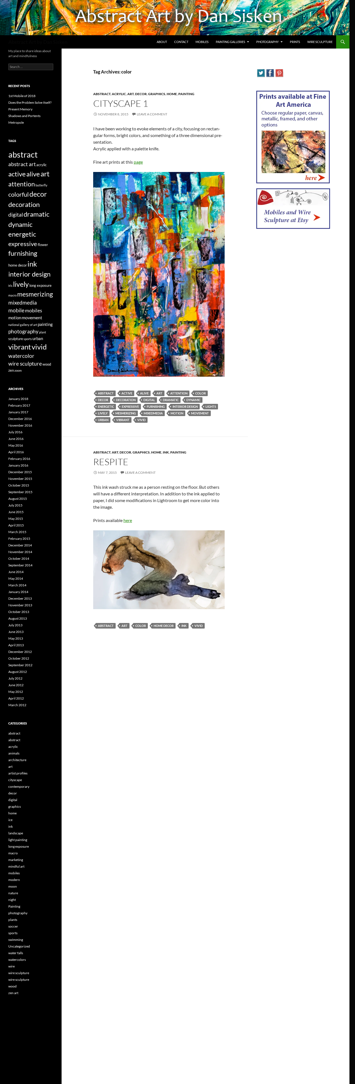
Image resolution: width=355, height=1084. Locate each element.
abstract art (22, 164)
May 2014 (15, 578)
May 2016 (15, 445)
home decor (164, 625)
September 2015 (20, 492)
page (138, 161)
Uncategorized (19, 946)
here (127, 520)
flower (43, 244)
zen (11, 370)
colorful (18, 194)
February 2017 (19, 405)
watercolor (21, 356)
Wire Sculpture (320, 42)
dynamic (193, 400)
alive (144, 393)
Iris (10, 285)
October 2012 (18, 658)
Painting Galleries (230, 42)
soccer (13, 926)
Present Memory (20, 109)
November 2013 (20, 605)
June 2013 (16, 632)
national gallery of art (22, 324)
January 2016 (18, 465)
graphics (156, 94)
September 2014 (20, 565)
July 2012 (15, 678)
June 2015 (16, 512)
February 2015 (19, 538)
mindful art (16, 866)
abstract (101, 94)
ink (166, 452)
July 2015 (15, 505)
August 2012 (17, 672)
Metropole (16, 122)
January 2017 (18, 412)
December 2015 (20, 472)
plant (42, 332)
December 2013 (20, 598)
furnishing (156, 406)
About (162, 42)
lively (103, 413)
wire (11, 966)
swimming (15, 940)
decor (141, 94)
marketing (15, 860)
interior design (185, 406)
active (126, 393)
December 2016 (20, 419)
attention (178, 393)
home (172, 94)
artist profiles (17, 773)
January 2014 (18, 592)
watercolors (17, 960)
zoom (18, 370)
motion (177, 413)
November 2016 (20, 425)
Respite (110, 461)
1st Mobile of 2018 (22, 96)
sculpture (15, 338)
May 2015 (15, 518)
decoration (126, 400)
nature (13, 893)
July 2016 (15, 432)
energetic (106, 406)
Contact (181, 42)
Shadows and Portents (24, 116)
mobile (16, 310)
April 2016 (16, 452)
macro (12, 295)
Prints (295, 42)
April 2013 (16, 645)
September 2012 (20, 665)
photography (23, 331)
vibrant (123, 420)
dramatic (171, 400)
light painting (17, 840)
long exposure (40, 285)
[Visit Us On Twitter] (260, 72)
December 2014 (20, 545)
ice (10, 820)
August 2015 (17, 499)
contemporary (18, 786)
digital (149, 400)
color (200, 393)
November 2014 (20, 552)
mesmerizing (125, 413)
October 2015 (18, 485)
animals (13, 753)
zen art (13, 993)
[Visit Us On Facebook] (270, 72)
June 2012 (16, 685)
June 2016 (16, 439)
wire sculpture (25, 364)
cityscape (15, 780)
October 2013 (18, 612)
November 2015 (20, 479)
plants (12, 920)
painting (45, 324)
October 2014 (18, 558)
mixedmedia (153, 413)
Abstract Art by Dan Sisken (37, 42)
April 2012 (16, 698)
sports (28, 339)
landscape (15, 833)
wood (46, 364)
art (130, 94)
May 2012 (15, 692)
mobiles (33, 310)
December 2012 (20, 652)
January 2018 (18, 399)
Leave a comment (152, 114)
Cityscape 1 (120, 103)
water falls (15, 953)
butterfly (41, 185)
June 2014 (16, 572)
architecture (17, 760)
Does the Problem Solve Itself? (30, 102)
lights (211, 406)
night (12, 900)
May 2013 (15, 638)
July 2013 (15, 625)
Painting (186, 94)
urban (103, 420)
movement (200, 413)
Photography (267, 42)
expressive (130, 406)
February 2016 (19, 459)
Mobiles (202, 42)
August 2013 (17, 618)
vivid (141, 420)
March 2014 (17, 585)
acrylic (119, 94)
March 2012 (17, 705)
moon (12, 886)
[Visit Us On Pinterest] (279, 72)
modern (14, 880)
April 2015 (16, 525)
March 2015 (17, 532)
